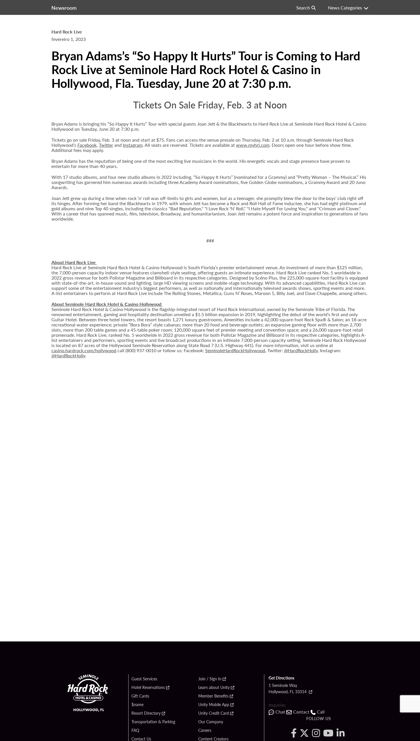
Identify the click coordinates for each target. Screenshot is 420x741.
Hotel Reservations (148, 687)
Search (303, 7)
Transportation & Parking (153, 721)
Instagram (133, 145)
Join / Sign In (209, 678)
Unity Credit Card (213, 713)
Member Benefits (213, 696)
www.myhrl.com (252, 145)
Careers (204, 730)
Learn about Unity (214, 687)
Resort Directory (146, 713)
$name (137, 704)
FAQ (135, 730)
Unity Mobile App (213, 704)
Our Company (210, 721)
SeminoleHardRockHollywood (235, 350)
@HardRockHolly (301, 350)
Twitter (106, 145)
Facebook (87, 145)
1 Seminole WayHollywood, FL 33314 (288, 688)
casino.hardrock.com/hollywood (83, 350)
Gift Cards (140, 696)
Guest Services (144, 678)
